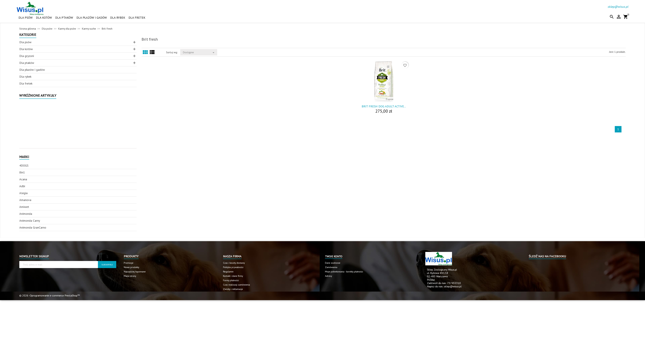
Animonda (25, 214)
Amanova (25, 200)
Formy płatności (231, 280)
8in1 (22, 172)
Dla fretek (136, 17)
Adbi (22, 186)
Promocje (128, 262)
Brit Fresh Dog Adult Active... (384, 106)
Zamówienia (331, 267)
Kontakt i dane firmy (233, 275)
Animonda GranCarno (32, 227)
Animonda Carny (29, 221)
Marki (24, 157)
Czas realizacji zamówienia (236, 284)
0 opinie (389, 99)
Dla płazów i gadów (91, 17)
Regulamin (228, 271)
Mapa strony (130, 275)
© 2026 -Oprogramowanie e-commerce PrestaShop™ (49, 295)
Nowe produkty (131, 267)
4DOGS (23, 165)
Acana (23, 179)
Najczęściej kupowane (135, 271)
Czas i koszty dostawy (234, 262)
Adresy (328, 275)
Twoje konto (333, 256)
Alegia (23, 193)
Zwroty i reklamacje (233, 289)
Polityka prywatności (233, 267)
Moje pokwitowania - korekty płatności (344, 271)
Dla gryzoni (26, 56)
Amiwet (24, 207)
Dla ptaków (64, 17)
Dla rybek (117, 17)
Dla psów (25, 17)
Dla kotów (44, 17)
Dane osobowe (332, 262)
